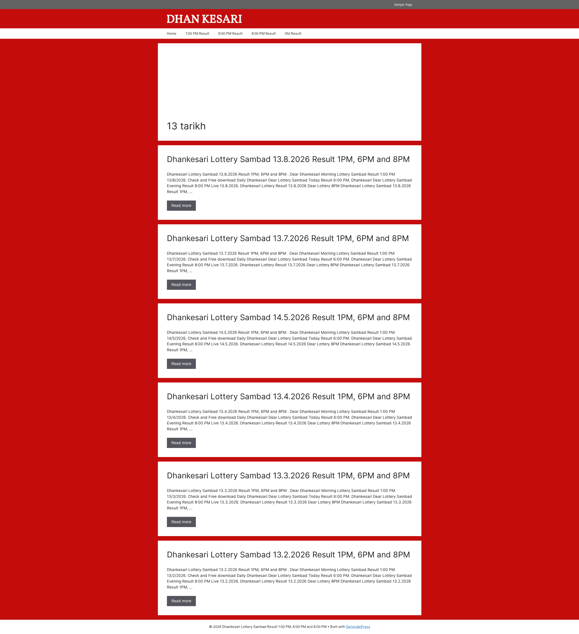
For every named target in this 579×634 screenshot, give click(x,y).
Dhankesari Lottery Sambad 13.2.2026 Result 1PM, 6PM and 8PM (288, 554)
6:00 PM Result (230, 33)
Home (171, 33)
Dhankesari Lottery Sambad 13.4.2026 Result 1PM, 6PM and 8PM (288, 396)
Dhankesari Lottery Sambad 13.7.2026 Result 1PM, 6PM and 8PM (288, 238)
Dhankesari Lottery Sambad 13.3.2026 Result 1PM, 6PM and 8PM (288, 475)
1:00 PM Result (197, 33)
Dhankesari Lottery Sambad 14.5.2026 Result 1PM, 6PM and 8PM (288, 317)
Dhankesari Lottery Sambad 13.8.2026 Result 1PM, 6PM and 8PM (288, 159)
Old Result (293, 33)
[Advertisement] (289, 86)
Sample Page (403, 4)
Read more (183, 207)
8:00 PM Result (264, 33)
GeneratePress (358, 626)
